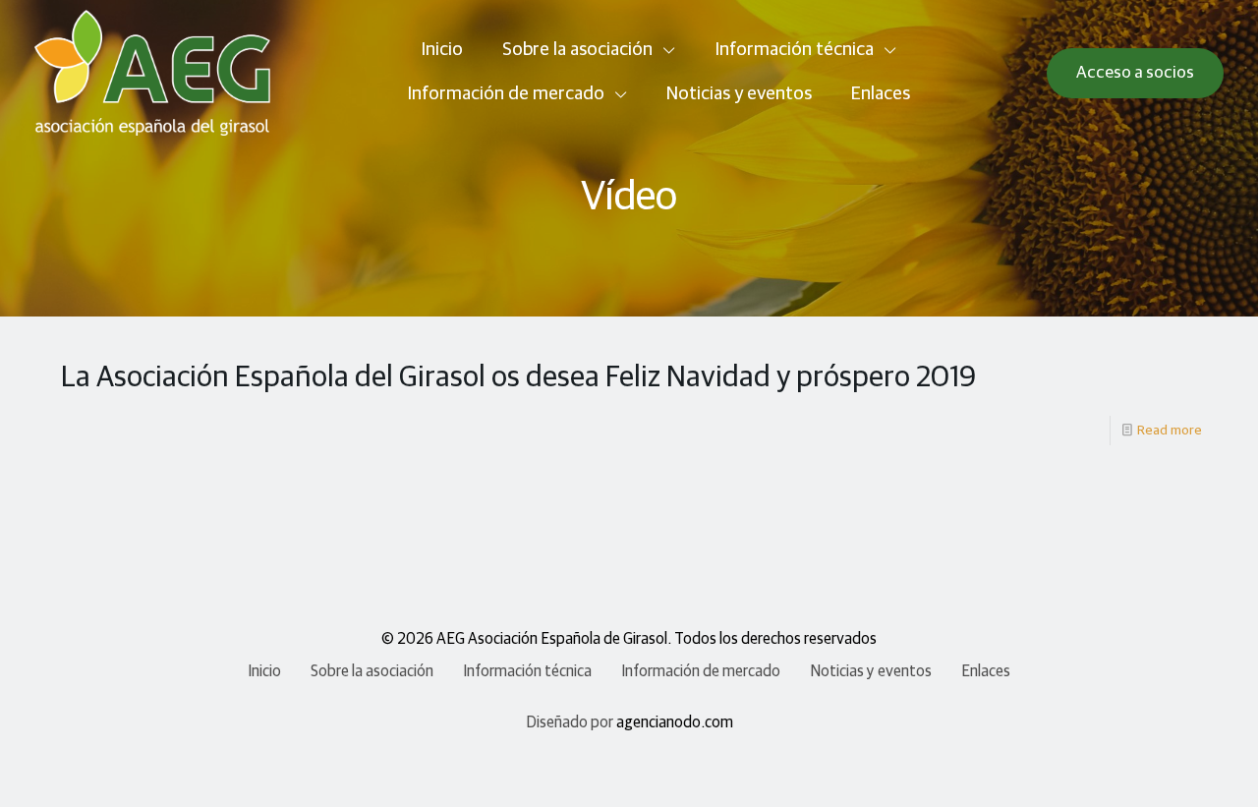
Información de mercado (700, 671)
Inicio (264, 671)
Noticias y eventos (871, 671)
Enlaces (985, 671)
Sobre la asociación (372, 671)
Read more (1169, 430)
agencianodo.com (674, 722)
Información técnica (527, 671)
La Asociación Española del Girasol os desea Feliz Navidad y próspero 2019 (518, 377)
